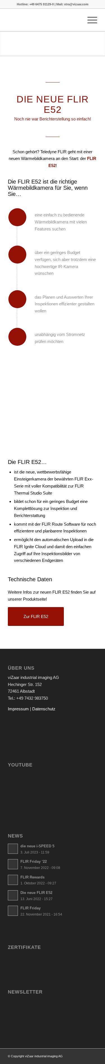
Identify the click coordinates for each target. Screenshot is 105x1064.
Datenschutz (43, 708)
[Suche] (76, 20)
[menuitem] (76, 20)
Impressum (18, 708)
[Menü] (89, 20)
